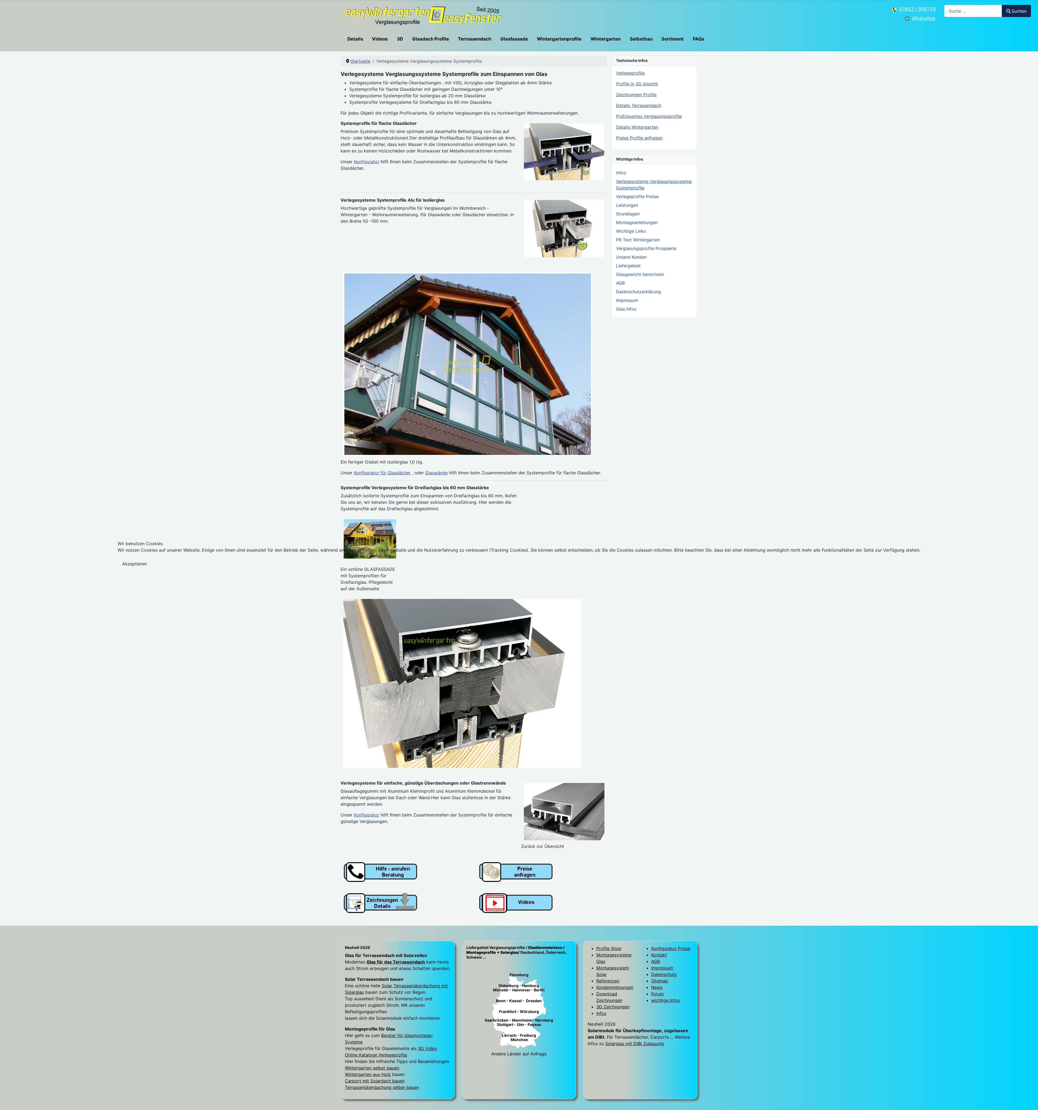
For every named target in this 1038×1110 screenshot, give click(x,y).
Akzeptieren (134, 563)
